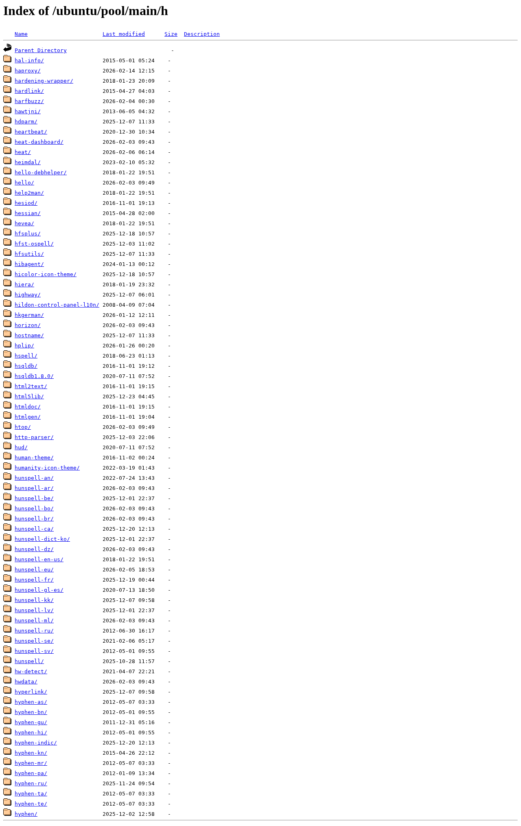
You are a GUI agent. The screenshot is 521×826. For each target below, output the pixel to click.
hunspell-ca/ (34, 529)
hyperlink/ (31, 692)
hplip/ (24, 346)
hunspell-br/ (34, 519)
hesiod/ (26, 203)
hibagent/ (29, 264)
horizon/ (28, 325)
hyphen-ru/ (31, 783)
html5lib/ (29, 396)
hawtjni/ (28, 111)
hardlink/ (29, 91)
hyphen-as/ (31, 702)
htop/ (23, 427)
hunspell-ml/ (34, 620)
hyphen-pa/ (31, 773)
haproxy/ (28, 71)
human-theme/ (34, 458)
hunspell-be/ (34, 498)
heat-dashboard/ (39, 142)
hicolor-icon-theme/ (46, 274)
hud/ (21, 447)
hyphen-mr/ (31, 763)
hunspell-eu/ (34, 570)
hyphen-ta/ (31, 794)
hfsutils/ (29, 254)
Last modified (124, 34)
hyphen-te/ (31, 804)
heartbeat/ (31, 132)
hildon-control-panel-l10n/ (57, 305)
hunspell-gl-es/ (39, 590)
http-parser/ (34, 437)
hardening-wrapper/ (44, 81)
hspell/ (26, 356)
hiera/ (24, 284)
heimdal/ (28, 162)
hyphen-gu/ (31, 722)
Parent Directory (41, 50)
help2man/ (29, 193)
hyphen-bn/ (31, 712)
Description (202, 34)
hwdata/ (26, 682)
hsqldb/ (26, 366)
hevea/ (24, 223)
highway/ (28, 295)
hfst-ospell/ (34, 244)
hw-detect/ (31, 671)
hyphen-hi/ (31, 732)
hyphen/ (26, 814)
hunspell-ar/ (34, 488)
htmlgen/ (28, 417)
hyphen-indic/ (36, 743)
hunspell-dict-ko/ (42, 539)
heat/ (23, 152)
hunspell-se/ (34, 641)
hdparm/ (26, 122)
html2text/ (31, 386)
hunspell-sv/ (34, 651)
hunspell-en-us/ (39, 559)
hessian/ (28, 213)
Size (170, 34)
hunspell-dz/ (34, 549)
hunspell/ (29, 661)
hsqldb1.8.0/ (34, 376)
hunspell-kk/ (34, 600)
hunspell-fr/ (34, 580)
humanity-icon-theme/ (47, 468)
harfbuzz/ (29, 101)
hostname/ (29, 335)
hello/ (24, 183)
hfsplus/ (28, 234)
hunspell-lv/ (34, 610)
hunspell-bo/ (34, 508)
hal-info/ (29, 60)
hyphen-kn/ (31, 753)
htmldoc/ (28, 407)
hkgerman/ (29, 315)
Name (21, 34)
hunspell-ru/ (34, 631)
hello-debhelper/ (41, 172)
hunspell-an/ (34, 478)
